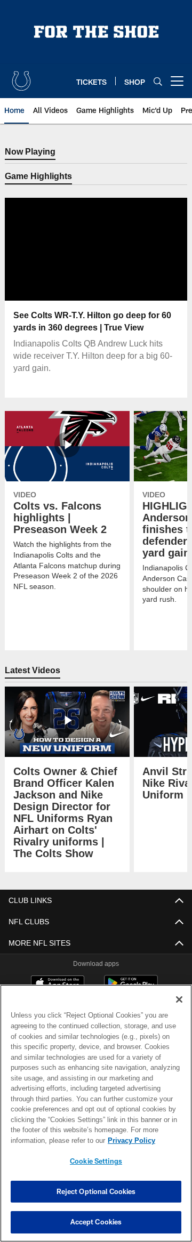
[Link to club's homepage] (21, 76)
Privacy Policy (46, 1140)
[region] (96, 1113)
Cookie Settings (96, 1161)
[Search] (158, 81)
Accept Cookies (96, 1221)
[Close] (179, 999)
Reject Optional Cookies (96, 1191)
